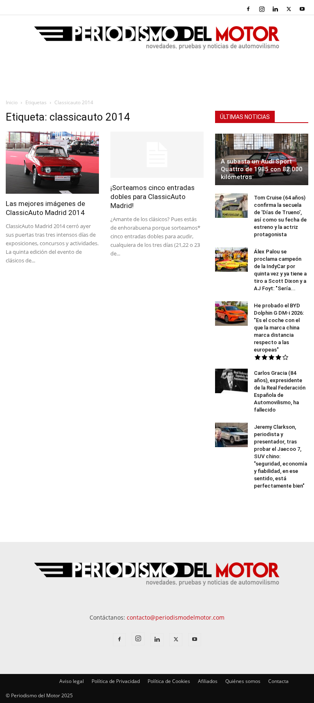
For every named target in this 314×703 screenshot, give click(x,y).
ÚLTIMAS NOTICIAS (245, 117)
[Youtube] (302, 9)
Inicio (12, 102)
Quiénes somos (242, 681)
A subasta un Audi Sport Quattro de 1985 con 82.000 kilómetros (262, 169)
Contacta (278, 681)
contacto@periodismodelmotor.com (175, 617)
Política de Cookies (169, 681)
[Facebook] (248, 9)
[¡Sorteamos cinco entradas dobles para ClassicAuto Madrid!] (157, 155)
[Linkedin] (275, 9)
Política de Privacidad (116, 681)
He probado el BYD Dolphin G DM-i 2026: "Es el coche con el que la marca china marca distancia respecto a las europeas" (279, 327)
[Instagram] (262, 9)
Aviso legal (71, 681)
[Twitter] (289, 9)
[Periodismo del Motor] (157, 42)
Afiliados (208, 681)
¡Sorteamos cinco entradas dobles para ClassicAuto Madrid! (152, 197)
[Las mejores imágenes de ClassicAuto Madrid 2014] (52, 163)
